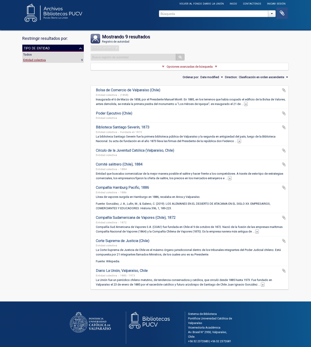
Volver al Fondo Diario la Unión (201, 3)
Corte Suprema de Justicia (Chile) (122, 241)
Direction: (231, 77)
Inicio (233, 3)
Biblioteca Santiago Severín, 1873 (122, 127)
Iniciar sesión (276, 3)
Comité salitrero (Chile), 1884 (119, 164)
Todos (27, 54)
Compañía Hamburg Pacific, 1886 (122, 187)
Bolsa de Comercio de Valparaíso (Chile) (128, 90)
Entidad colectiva (34, 60)
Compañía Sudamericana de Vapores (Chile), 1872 (136, 217)
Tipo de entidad (37, 48)
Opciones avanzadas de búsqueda (190, 66)
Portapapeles (282, 13)
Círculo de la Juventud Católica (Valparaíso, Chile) (135, 150)
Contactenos (252, 3)
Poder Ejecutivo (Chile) (114, 113)
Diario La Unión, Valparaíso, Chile (122, 270)
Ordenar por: (191, 77)
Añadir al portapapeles (284, 90)
